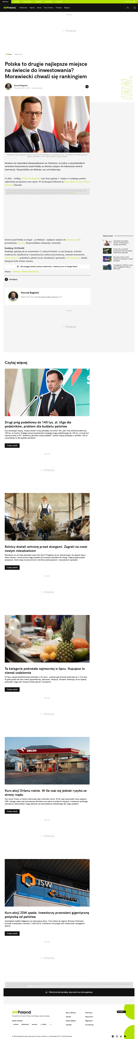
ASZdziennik (27, 1)
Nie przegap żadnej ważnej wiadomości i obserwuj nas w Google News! (49, 266)
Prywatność (89, 1025)
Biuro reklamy (71, 1013)
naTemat (16, 1)
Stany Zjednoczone (73, 181)
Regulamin (89, 1021)
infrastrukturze (12, 257)
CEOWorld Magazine (31, 178)
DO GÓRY (120, 1012)
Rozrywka (59, 1)
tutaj (74, 193)
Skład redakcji (71, 1021)
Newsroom (89, 1017)
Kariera (68, 1017)
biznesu (20, 243)
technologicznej (73, 257)
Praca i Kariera (48, 8)
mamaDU (38, 1)
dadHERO (49, 1)
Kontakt (69, 1025)
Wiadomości (23, 8)
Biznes (39, 8)
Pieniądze (59, 8)
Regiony (32, 8)
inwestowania (72, 239)
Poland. (5, 1)
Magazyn (67, 8)
